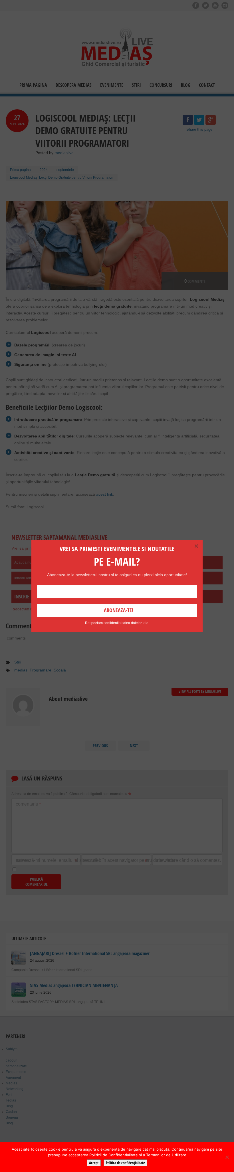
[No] (227, 1157)
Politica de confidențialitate (125, 1162)
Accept (93, 1162)
